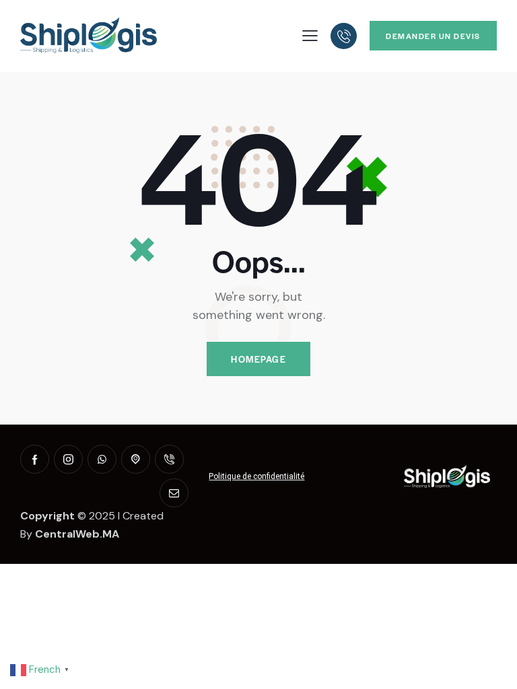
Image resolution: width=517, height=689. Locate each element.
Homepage (258, 359)
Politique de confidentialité (256, 476)
